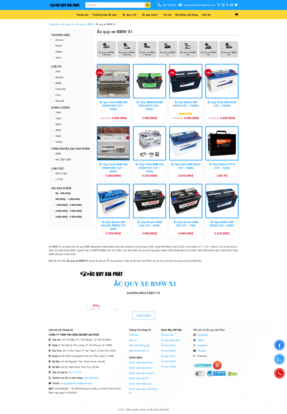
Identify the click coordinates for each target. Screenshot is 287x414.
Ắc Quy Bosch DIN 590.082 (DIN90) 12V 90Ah (113, 225)
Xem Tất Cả (75, 372)
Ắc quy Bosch (168, 361)
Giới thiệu (134, 334)
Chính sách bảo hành (140, 367)
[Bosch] (52, 45)
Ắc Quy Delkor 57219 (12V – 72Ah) (222, 166)
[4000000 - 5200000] (52, 216)
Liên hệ (206, 14)
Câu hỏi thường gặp (139, 345)
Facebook (202, 334)
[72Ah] (52, 118)
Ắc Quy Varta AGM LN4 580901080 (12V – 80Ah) (113, 168)
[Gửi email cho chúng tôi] (231, 4)
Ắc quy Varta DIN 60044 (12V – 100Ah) (222, 104)
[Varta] (52, 57)
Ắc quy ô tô (129, 14)
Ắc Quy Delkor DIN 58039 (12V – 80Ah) (222, 223)
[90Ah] (52, 130)
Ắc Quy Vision (168, 345)
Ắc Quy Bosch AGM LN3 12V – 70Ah (186, 223)
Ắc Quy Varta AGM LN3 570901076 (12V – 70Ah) (149, 168)
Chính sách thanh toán (141, 362)
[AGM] (52, 153)
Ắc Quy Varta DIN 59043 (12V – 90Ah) (185, 166)
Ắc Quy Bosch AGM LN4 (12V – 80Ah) (149, 223)
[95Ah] (52, 136)
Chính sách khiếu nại (140, 383)
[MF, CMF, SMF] (52, 159)
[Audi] (52, 71)
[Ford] (52, 95)
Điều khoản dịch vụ (139, 350)
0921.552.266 (169, 4)
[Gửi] (147, 5)
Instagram (202, 345)
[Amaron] (52, 40)
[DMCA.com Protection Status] (202, 365)
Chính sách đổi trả (138, 378)
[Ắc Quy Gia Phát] (64, 5)
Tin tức (167, 14)
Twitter (200, 340)
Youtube (201, 350)
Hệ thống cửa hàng (186, 14)
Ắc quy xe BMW (85, 24)
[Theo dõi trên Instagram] (223, 4)
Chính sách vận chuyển (141, 373)
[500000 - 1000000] (52, 199)
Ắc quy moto (149, 14)
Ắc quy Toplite (168, 366)
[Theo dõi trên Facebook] (218, 4)
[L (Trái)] (52, 179)
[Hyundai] (52, 101)
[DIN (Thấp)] (52, 173)
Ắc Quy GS (167, 334)
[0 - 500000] (52, 193)
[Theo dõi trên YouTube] (236, 4)
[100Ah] (52, 142)
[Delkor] (52, 51)
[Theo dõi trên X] (227, 4)
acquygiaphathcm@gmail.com (199, 4)
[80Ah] (52, 124)
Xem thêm (144, 315)
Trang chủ (83, 14)
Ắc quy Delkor (168, 350)
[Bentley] (52, 77)
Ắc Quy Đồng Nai (170, 340)
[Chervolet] (52, 89)
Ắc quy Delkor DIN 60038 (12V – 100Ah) (185, 104)
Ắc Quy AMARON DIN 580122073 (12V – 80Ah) (149, 106)
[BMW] (52, 83)
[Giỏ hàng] (236, 14)
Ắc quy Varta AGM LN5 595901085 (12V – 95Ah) (113, 106)
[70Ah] (52, 112)
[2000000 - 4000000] (52, 210)
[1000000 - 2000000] (52, 205)
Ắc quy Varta (168, 356)
